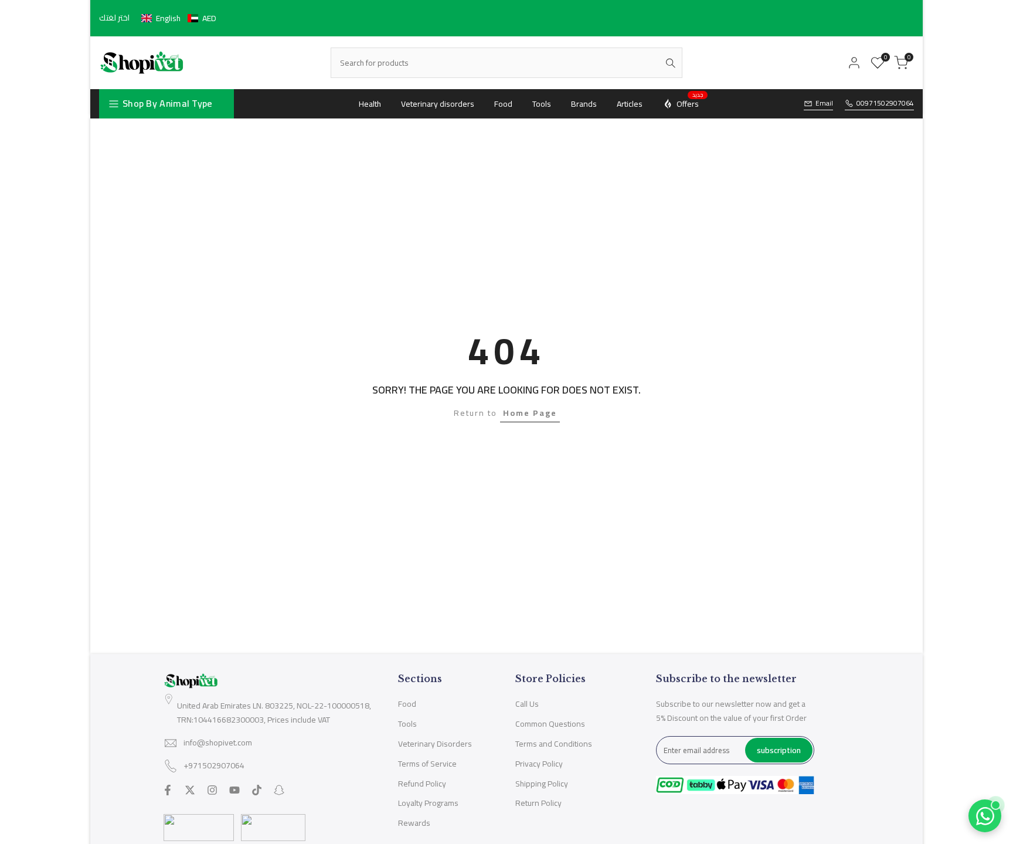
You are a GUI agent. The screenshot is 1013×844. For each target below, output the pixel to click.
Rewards (414, 823)
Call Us (527, 703)
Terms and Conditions (553, 743)
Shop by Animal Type (168, 103)
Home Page (530, 413)
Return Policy (538, 803)
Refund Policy (422, 783)
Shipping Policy (541, 783)
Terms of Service (427, 763)
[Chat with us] (984, 815)
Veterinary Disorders (435, 743)
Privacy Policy (539, 763)
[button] (178, 18)
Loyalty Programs (428, 803)
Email (824, 103)
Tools (407, 723)
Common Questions (550, 723)
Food (407, 703)
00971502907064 (885, 103)
